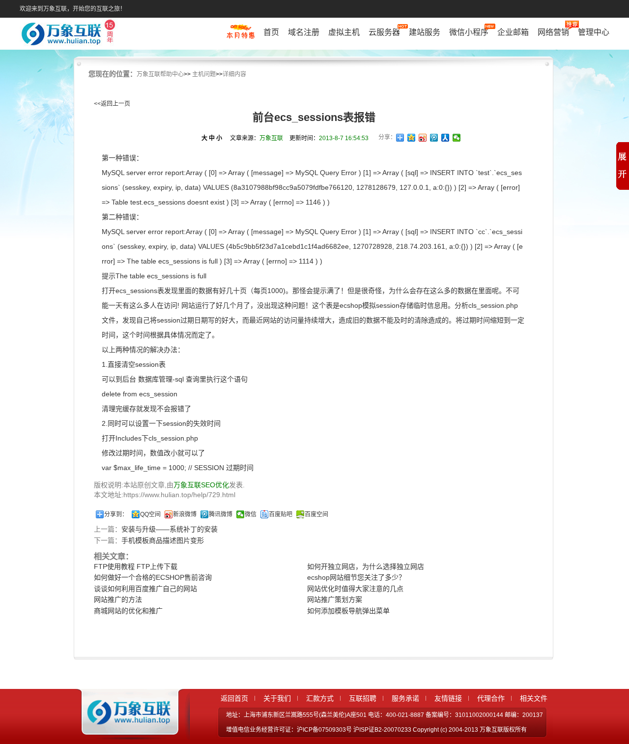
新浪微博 (185, 514)
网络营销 (553, 32)
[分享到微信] (457, 138)
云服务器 (384, 32)
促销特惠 (241, 36)
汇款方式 (320, 698)
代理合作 (491, 698)
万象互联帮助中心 (160, 74)
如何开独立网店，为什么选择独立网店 (365, 566)
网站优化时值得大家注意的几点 (355, 589)
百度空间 (316, 514)
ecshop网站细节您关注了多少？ (356, 577)
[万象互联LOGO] (70, 35)
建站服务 (424, 32)
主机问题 (204, 74)
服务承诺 (405, 698)
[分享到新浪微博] (423, 138)
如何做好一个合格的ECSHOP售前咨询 (153, 577)
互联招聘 (362, 698)
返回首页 (234, 698)
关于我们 (277, 698)
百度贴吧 (280, 514)
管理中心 (593, 32)
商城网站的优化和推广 (128, 611)
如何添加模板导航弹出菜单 (348, 611)
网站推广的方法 (118, 599)
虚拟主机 (344, 32)
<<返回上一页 (112, 103)
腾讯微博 (220, 514)
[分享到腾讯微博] (434, 138)
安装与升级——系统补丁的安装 (169, 529)
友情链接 (448, 698)
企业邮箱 (513, 32)
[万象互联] (126, 730)
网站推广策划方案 (334, 599)
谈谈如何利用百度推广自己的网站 (145, 589)
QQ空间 (150, 514)
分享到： (116, 514)
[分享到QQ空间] (411, 138)
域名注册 (303, 32)
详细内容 (234, 74)
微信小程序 (468, 32)
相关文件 (533, 698)
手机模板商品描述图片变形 (162, 540)
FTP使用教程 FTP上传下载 (135, 566)
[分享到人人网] (445, 138)
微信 (251, 514)
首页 (271, 32)
